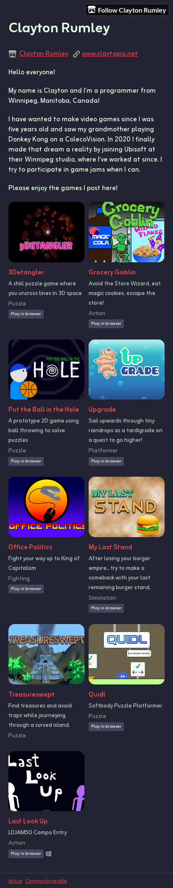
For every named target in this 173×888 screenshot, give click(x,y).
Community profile (46, 881)
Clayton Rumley (43, 54)
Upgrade (102, 410)
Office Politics (30, 547)
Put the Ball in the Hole (43, 410)
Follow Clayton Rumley (132, 10)
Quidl (97, 695)
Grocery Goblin (112, 272)
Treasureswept (31, 695)
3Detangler (26, 272)
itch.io (15, 881)
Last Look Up (28, 821)
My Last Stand (110, 547)
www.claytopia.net (110, 54)
